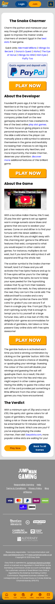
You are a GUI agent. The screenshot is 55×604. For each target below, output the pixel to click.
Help (39, 484)
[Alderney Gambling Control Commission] (27, 539)
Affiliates (27, 492)
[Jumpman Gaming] (27, 478)
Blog (47, 488)
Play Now (15, 448)
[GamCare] (15, 522)
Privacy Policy (35, 488)
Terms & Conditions (16, 488)
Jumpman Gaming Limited (38, 562)
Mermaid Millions (27, 48)
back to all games (40, 448)
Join (34, 4)
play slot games (37, 124)
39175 (48, 568)
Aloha (36, 51)
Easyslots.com (33, 434)
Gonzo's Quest (24, 51)
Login (21, 4)
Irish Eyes (42, 55)
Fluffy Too (27, 58)
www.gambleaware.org (13, 555)
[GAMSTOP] (39, 522)
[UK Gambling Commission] (19, 531)
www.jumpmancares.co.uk (40, 555)
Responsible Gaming (24, 484)
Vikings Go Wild (26, 55)
